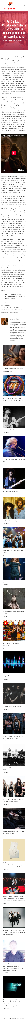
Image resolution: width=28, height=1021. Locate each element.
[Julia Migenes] (9, 5)
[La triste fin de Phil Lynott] (14, 488)
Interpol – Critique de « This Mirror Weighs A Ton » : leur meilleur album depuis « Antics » (14, 932)
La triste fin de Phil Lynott (10, 491)
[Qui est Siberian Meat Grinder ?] (14, 703)
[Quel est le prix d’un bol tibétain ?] (14, 365)
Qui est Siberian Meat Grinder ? (12, 706)
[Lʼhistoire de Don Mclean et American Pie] (14, 456)
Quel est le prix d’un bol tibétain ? (13, 368)
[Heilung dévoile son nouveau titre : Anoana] (14, 608)
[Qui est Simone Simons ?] (14, 579)
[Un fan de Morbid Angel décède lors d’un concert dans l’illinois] (14, 733)
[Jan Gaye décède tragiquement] (14, 517)
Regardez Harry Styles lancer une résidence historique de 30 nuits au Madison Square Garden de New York (14, 899)
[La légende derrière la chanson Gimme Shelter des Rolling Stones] (14, 395)
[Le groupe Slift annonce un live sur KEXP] (14, 764)
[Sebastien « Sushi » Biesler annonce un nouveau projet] (14, 828)
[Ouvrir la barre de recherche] (21, 5)
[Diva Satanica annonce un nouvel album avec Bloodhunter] (14, 796)
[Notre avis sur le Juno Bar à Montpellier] (14, 640)
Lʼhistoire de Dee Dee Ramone (11, 430)
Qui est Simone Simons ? (10, 582)
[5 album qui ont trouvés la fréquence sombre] (14, 672)
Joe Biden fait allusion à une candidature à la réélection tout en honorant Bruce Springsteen (11, 310)
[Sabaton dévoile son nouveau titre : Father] (14, 547)
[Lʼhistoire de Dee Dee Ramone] (14, 426)
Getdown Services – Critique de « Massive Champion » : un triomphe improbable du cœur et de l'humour (13, 865)
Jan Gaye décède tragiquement (12, 521)
